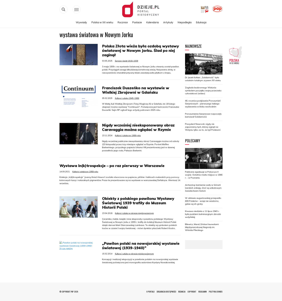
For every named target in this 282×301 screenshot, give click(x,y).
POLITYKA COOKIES (216, 291)
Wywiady (81, 22)
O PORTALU (150, 291)
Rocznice (123, 22)
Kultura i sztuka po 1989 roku (128, 135)
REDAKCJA (181, 291)
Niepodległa (185, 22)
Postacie (137, 22)
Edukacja (201, 22)
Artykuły (168, 22)
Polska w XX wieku (102, 22)
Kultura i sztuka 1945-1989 (127, 98)
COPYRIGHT (192, 291)
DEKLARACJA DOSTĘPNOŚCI (166, 291)
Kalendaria (152, 22)
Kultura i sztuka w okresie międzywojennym (134, 213)
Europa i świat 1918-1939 (126, 61)
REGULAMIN (202, 291)
